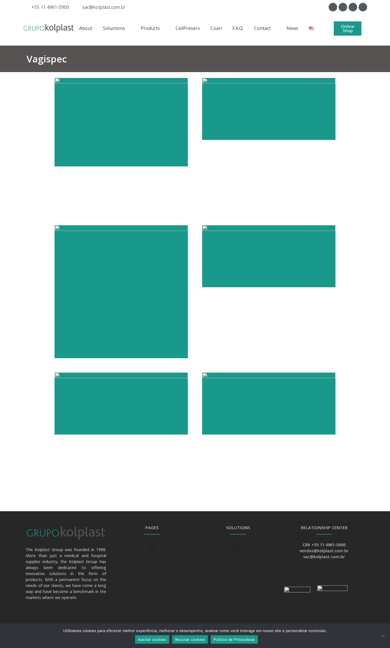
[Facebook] (333, 7)
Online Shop (347, 28)
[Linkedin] (353, 7)
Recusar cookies (190, 639)
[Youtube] (343, 7)
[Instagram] (363, 7)
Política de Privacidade (234, 639)
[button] (152, 546)
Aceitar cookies (152, 639)
